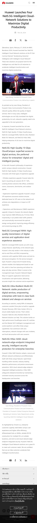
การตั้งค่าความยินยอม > (18, 517)
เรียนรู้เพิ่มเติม (19, 501)
